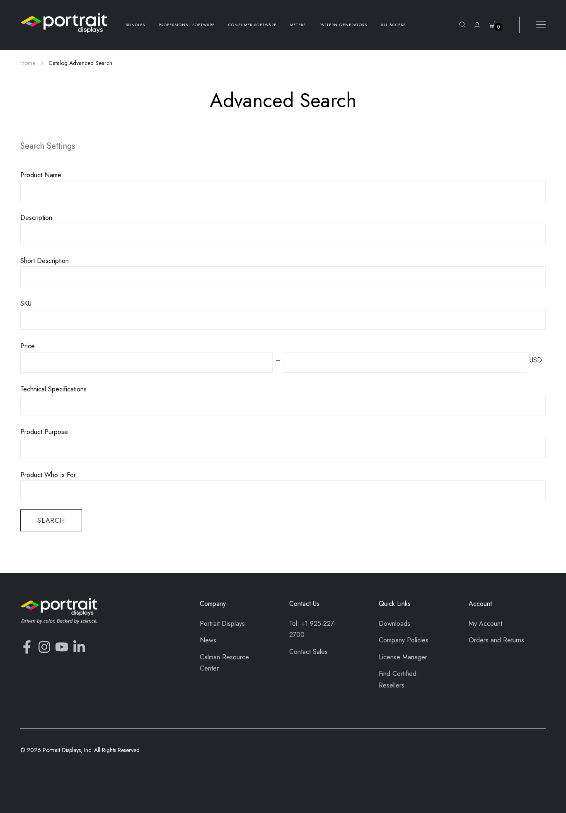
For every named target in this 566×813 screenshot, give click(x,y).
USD (536, 360)
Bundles (135, 24)
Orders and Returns (496, 640)
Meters (298, 24)
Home (28, 63)
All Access (393, 24)
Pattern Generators (343, 24)
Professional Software (187, 24)
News (208, 640)
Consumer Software (252, 24)
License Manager (403, 657)
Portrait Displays (222, 623)
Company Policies (403, 640)
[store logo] (63, 23)
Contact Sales (308, 651)
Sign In (477, 25)
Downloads (394, 623)
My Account (485, 623)
